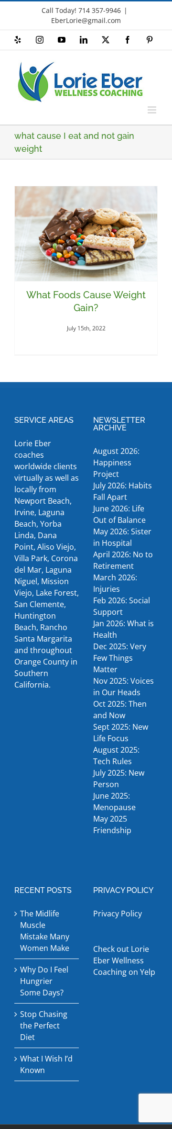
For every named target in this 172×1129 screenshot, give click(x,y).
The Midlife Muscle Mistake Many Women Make (44, 930)
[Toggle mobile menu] (153, 110)
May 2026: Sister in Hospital (122, 537)
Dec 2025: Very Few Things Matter (119, 658)
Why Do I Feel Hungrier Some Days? (44, 981)
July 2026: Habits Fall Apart (122, 491)
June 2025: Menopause (115, 801)
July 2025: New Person (118, 779)
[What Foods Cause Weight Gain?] (86, 234)
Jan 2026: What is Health (123, 629)
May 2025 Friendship (112, 824)
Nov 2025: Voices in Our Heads (123, 687)
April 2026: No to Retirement (123, 560)
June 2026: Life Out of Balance (119, 514)
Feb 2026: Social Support (121, 606)
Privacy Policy (117, 913)
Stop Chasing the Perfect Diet (43, 1025)
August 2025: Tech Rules (116, 756)
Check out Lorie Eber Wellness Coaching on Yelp (124, 960)
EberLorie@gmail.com (86, 20)
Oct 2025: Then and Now (120, 710)
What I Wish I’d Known (46, 1064)
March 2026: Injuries (115, 583)
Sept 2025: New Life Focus (120, 733)
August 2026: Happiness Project (116, 462)
